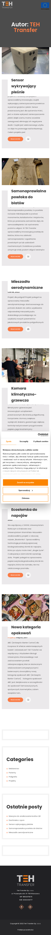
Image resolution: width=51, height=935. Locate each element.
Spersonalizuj (24, 490)
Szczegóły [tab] (24, 441)
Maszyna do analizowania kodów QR (25, 816)
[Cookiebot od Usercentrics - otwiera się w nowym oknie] (38, 434)
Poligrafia (13, 776)
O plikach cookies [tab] (40, 441)
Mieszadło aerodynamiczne (21, 832)
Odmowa (25, 498)
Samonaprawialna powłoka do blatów (28, 197)
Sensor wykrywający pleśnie (23, 86)
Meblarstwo (14, 768)
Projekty (11, 637)
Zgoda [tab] (8, 441)
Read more (15, 139)
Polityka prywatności (26, 930)
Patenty (12, 772)
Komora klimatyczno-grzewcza (24, 394)
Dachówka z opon (16, 820)
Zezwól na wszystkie (25, 482)
